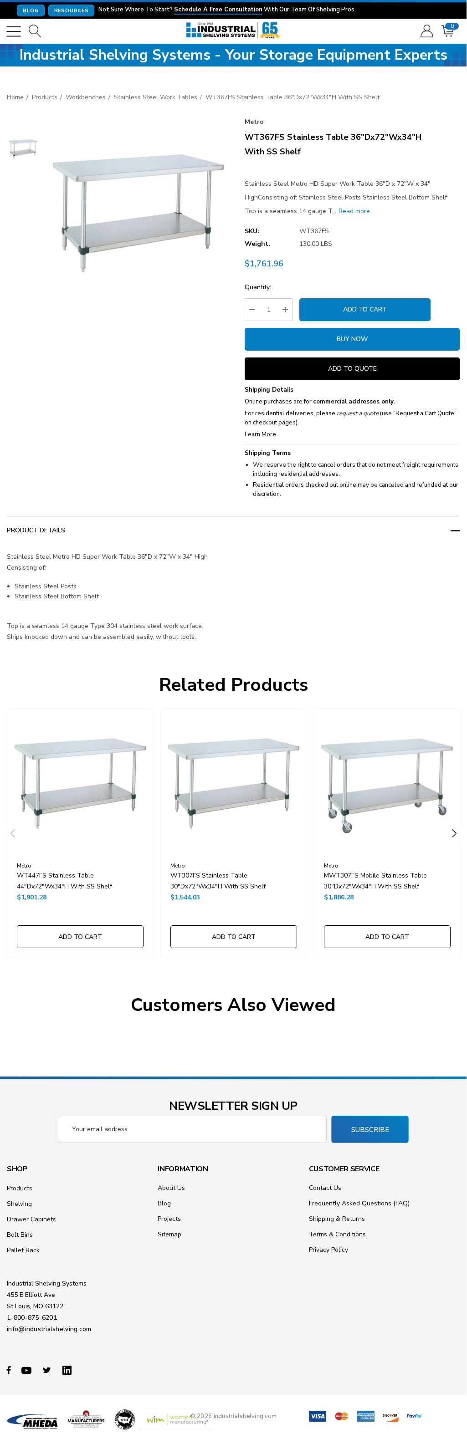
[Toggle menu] (13, 31)
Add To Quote (352, 368)
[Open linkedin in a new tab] (68, 1369)
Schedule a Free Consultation (218, 10)
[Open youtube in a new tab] (27, 1369)
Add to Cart (365, 309)
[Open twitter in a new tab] (48, 1369)
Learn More (260, 434)
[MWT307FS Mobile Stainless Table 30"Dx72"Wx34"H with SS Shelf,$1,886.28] (387, 782)
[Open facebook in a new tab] (9, 1369)
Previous (13, 833)
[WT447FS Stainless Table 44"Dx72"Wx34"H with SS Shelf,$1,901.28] (80, 782)
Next (454, 833)
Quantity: (258, 287)
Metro (254, 121)
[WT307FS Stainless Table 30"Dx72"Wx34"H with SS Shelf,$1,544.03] (234, 782)
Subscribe (370, 1129)
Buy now (352, 339)
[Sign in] (426, 31)
